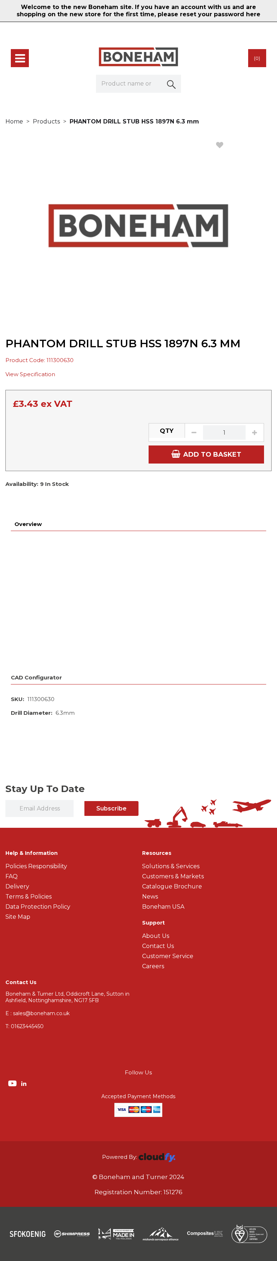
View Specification (30, 374)
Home (14, 121)
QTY (166, 430)
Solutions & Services (170, 866)
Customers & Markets (173, 876)
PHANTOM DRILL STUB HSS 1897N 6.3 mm (134, 121)
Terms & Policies (28, 896)
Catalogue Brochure (172, 886)
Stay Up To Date (45, 789)
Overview (28, 524)
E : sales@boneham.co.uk (37, 1013)
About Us (155, 935)
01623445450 (24, 1026)
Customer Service (167, 956)
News (150, 896)
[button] (172, 84)
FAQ (11, 876)
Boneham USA (163, 906)
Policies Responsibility (36, 866)
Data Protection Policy (37, 906)
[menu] (20, 58)
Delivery (17, 886)
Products (46, 121)
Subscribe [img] (111, 808)
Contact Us (158, 946)
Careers (153, 966)
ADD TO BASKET (212, 454)
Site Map (17, 916)
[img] (13, 1083)
